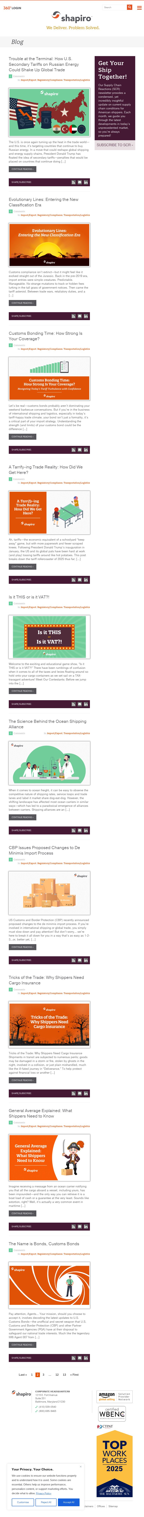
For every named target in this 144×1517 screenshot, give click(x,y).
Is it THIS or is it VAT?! (29, 597)
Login (12, 8)
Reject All (46, 1502)
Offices (101, 1506)
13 (64, 1374)
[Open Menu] (139, 8)
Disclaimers (86, 1506)
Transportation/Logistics (77, 80)
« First (74, 1374)
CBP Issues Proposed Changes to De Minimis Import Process (44, 850)
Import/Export (28, 80)
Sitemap (113, 1506)
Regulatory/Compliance (50, 80)
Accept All (68, 1502)
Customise (23, 1502)
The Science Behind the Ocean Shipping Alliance (47, 724)
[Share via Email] (80, 182)
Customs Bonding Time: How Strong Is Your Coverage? (45, 336)
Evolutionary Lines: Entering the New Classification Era (43, 202)
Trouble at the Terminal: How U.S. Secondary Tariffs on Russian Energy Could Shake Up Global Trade (44, 64)
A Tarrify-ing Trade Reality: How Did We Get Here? (46, 469)
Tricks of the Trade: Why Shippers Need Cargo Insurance (46, 980)
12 (57, 1374)
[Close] (80, 1466)
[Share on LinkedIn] (86, 182)
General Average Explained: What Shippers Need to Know (40, 1113)
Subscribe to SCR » (115, 145)
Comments (19, 76)
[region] (45, 1487)
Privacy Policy (43, 1493)
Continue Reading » (23, 169)
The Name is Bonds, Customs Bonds (44, 1244)
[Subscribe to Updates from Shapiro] (73, 182)
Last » (23, 1374)
